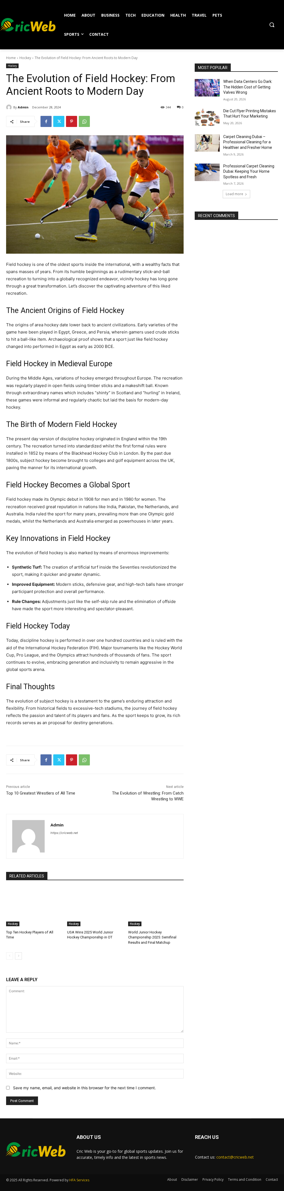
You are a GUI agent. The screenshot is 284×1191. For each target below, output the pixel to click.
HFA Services (79, 1180)
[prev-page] (9, 956)
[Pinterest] (71, 121)
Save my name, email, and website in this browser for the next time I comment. (84, 1087)
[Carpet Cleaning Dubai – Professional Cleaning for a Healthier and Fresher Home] (207, 143)
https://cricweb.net (64, 833)
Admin (23, 107)
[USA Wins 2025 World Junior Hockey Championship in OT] (95, 906)
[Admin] (9, 107)
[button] (271, 24)
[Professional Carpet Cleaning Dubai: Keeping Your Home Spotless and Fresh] (207, 172)
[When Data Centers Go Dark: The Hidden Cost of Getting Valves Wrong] (207, 87)
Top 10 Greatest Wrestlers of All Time (40, 793)
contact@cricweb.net (235, 1157)
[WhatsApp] (84, 121)
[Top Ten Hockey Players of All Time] (34, 906)
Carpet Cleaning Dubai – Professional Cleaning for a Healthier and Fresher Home (247, 142)
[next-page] (18, 956)
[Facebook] (46, 121)
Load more (234, 194)
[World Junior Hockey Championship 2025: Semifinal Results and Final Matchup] (156, 906)
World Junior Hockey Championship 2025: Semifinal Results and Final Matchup (152, 937)
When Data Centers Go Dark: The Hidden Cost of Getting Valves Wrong (247, 87)
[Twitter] (58, 121)
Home (11, 57)
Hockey (25, 57)
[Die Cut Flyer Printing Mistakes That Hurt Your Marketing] (207, 117)
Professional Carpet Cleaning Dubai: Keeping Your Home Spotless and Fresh (248, 171)
